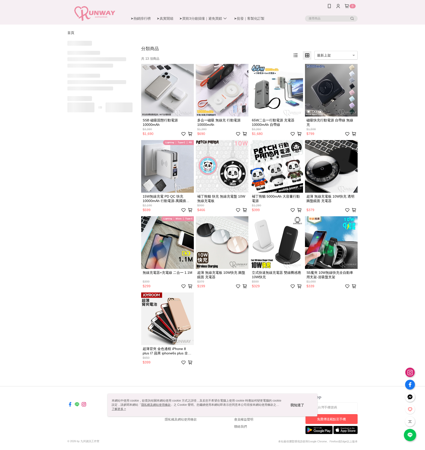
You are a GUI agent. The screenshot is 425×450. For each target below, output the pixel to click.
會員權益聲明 (243, 419)
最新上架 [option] (324, 55)
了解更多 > (119, 409)
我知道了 (297, 405)
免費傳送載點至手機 (331, 419)
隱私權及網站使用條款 (181, 419)
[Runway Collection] (94, 13)
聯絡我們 (240, 426)
